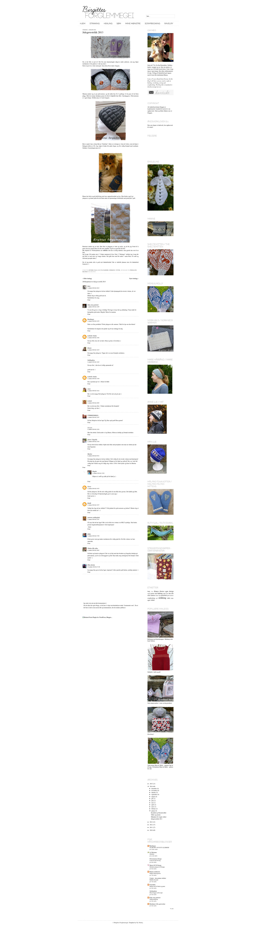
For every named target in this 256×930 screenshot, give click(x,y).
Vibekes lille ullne (93, 548)
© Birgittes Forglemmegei (120, 923)
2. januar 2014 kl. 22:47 (93, 417)
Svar (89, 300)
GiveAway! (151, 734)
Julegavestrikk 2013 (156, 819)
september (154, 794)
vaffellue (105, 250)
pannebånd (164, 595)
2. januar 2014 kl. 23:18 (93, 441)
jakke (164, 593)
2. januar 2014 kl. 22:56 (93, 429)
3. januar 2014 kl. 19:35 (93, 488)
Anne (89, 389)
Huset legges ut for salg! (156, 893)
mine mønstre (151, 595)
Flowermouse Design (156, 859)
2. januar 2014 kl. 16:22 (93, 391)
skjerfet (113, 96)
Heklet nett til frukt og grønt (157, 886)
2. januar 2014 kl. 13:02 (93, 337)
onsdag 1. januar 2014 (89, 29)
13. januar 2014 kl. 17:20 (94, 567)
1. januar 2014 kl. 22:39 (93, 321)
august (153, 797)
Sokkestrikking (154, 899)
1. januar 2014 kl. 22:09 (93, 307)
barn (152, 591)
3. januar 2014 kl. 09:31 (93, 456)
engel (149, 593)
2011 (151, 827)
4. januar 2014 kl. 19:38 (98, 473)
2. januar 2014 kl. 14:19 (93, 350)
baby (149, 591)
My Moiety (139, 923)
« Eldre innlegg (87, 278)
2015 (151, 784)
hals (95, 270)
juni (152, 801)
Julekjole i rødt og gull (154, 672)
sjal (157, 598)
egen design (169, 591)
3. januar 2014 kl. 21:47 (93, 519)
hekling (160, 593)
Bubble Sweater (154, 880)
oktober (153, 792)
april (152, 805)
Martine (90, 454)
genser (152, 593)
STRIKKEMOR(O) (93, 415)
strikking (112, 270)
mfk (172, 593)
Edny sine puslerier (93, 305)
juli (152, 799)
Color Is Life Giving (155, 860)
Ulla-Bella (152, 885)
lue (99, 270)
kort (167, 593)
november (154, 790)
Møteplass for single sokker (158, 817)
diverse (91, 270)
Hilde (89, 534)
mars (152, 807)
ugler (149, 600)
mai (152, 803)
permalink (133, 270)
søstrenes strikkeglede (94, 517)
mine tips (158, 595)
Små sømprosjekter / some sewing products (160, 703)
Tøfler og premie (155, 815)
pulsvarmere (104, 270)
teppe (172, 598)
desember (154, 788)
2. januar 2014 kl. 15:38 (93, 378)
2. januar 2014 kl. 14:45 (93, 362)
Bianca (156, 591)
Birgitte (94, 471)
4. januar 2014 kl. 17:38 (93, 536)
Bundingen (91, 319)
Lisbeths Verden (92, 336)
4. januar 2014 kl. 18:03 (93, 550)
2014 (151, 786)
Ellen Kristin (91, 565)
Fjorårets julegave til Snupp (157, 867)
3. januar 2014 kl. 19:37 (93, 505)
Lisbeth (90, 401)
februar (153, 809)
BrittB (89, 503)
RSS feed (85, 271)
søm (168, 598)
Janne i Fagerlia (92, 440)
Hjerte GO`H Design (155, 865)
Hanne (90, 348)
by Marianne (153, 852)
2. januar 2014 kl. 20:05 (93, 403)
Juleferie (152, 854)
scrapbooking (151, 598)
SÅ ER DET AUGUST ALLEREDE (159, 847)
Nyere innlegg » (133, 278)
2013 (151, 822)
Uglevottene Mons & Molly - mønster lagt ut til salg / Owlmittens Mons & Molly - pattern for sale (160, 767)
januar (153, 811)
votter (118, 270)
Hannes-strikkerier (155, 872)
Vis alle (172, 908)
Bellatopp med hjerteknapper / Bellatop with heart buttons (160, 640)
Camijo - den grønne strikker (158, 878)
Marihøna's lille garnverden (157, 904)
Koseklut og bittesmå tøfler (158, 813)
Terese (89, 487)
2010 (151, 830)
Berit (89, 286)
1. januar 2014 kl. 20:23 (93, 288)
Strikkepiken (91, 360)
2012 (151, 825)
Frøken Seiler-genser (155, 873)
